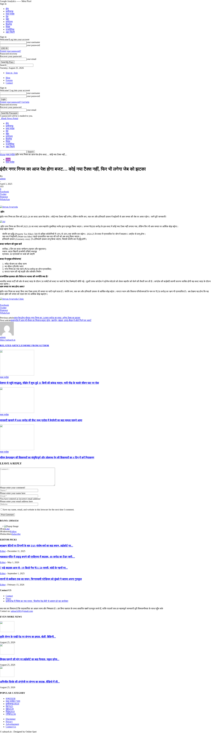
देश (7, 16)
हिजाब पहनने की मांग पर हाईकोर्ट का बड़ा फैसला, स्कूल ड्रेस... (29, 659)
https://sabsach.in (7, 340)
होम (7, 8)
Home (3, 154)
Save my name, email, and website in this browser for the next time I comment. (38, 509)
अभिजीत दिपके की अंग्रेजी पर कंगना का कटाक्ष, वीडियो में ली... (30, 681)
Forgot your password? (10, 51)
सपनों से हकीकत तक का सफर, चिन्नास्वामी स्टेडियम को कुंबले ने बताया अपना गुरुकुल (41, 579)
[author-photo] (7, 334)
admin (3, 178)
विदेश (8, 27)
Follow (13, 531)
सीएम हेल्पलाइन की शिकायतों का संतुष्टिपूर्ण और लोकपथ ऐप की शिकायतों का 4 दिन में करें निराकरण (47, 457)
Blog (8, 78)
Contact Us (11, 727)
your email (31, 59)
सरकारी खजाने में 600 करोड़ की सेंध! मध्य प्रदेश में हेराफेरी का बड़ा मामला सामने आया (41, 420)
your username (33, 42)
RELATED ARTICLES (12, 345)
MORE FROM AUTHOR (36, 345)
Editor (3, 551)
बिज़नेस (9, 24)
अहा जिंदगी (10, 32)
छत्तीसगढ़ (9, 11)
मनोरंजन (9, 21)
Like (7, 529)
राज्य (8, 159)
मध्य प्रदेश (10, 14)
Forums (9, 80)
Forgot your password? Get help (14, 102)
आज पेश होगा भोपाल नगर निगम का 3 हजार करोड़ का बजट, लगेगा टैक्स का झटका (47, 318)
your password (33, 45)
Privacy (9, 721)
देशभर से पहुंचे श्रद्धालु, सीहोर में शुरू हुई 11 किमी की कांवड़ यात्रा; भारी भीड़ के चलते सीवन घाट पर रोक (49, 382)
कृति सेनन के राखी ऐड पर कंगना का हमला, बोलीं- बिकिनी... (28, 636)
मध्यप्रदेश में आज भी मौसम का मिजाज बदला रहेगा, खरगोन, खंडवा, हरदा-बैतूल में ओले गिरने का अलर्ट (50, 320)
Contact (9, 83)
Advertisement (12, 724)
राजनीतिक (10, 29)
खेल (7, 19)
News (8, 598)
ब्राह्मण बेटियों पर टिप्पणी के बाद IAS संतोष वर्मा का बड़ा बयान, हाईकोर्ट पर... (36, 545)
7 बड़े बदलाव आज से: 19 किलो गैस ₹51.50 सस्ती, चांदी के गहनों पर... (34, 567)
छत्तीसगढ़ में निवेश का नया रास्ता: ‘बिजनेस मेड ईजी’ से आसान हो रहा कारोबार (37, 601)
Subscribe (16, 534)
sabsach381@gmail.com (22, 611)
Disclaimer (11, 719)
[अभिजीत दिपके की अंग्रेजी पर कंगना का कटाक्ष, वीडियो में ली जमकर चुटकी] (7, 676)
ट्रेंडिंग (11, 714)
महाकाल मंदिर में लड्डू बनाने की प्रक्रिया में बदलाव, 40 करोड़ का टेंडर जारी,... (37, 556)
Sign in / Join (12, 73)
